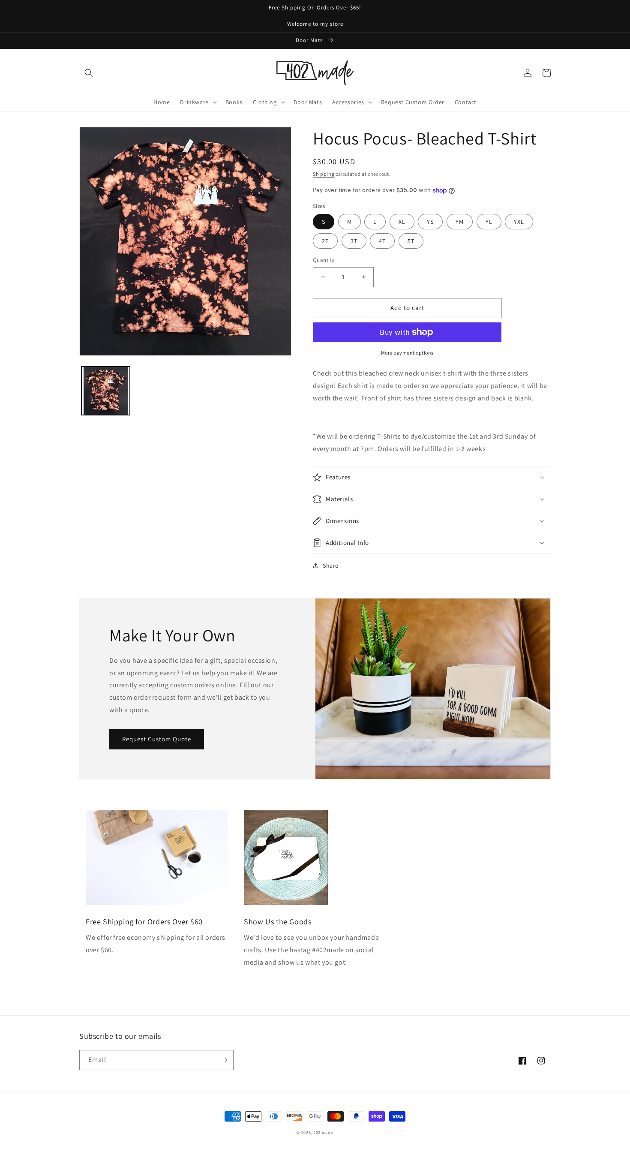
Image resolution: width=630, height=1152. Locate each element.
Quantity (323, 260)
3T (354, 241)
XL (402, 222)
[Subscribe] (223, 1060)
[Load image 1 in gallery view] (105, 391)
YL (489, 222)
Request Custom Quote (156, 739)
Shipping (324, 174)
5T (411, 241)
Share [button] (331, 565)
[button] (88, 72)
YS (430, 222)
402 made (323, 1132)
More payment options (407, 352)
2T (325, 241)
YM (460, 222)
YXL (519, 222)
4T (382, 241)
